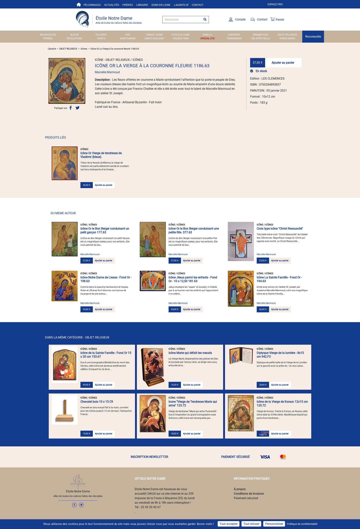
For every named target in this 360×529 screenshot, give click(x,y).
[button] (50, 81)
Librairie (142, 4)
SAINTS (101, 38)
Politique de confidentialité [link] (302, 523)
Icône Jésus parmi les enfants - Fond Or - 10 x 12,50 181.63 (193, 279)
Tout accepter (229, 524)
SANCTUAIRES (128, 38)
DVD (127, 34)
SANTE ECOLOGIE (154, 38)
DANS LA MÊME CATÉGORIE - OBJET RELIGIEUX (77, 337)
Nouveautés (313, 36)
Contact (197, 4)
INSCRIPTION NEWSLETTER (149, 457)
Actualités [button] (111, 4)
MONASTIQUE (260, 34)
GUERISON (234, 34)
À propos (240, 489)
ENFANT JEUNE (154, 34)
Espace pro (275, 4)
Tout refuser (251, 524)
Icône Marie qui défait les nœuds (190, 353)
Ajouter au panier (283, 62)
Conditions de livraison (249, 493)
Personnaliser (274, 524)
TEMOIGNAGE (234, 38)
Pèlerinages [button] (92, 4)
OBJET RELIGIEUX (287, 34)
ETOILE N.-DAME (181, 34)
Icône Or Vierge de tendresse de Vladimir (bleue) (101, 155)
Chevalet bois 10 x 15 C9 (96, 401)
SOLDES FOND (181, 38)
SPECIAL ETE (207, 38)
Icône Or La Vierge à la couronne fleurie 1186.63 (115, 48)
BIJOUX (74, 34)
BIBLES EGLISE (48, 34)
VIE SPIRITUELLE (260, 38)
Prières (127, 4)
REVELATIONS (74, 38)
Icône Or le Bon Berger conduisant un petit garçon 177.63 (104, 230)
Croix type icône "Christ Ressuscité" (280, 228)
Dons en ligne (161, 4)
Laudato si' (181, 4)
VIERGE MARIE (287, 38)
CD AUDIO (101, 34)
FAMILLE (207, 34)
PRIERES (47, 38)
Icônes (84, 48)
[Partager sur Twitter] (78, 108)
